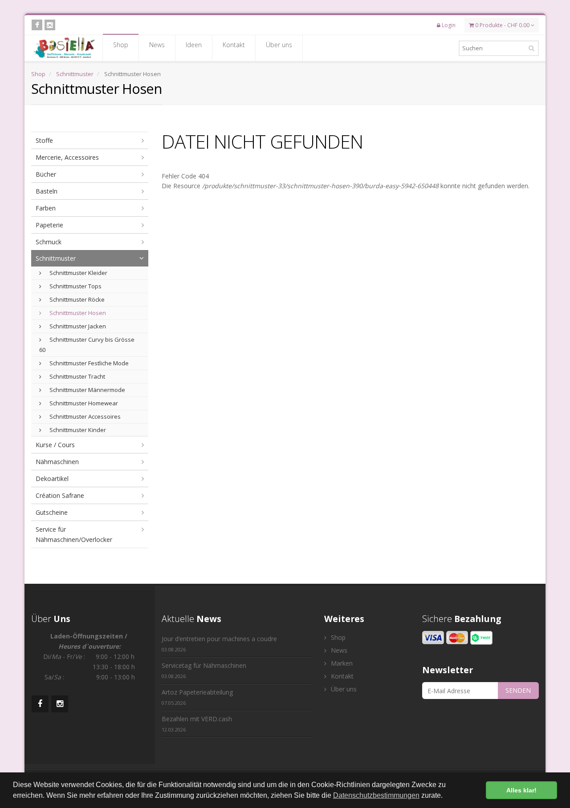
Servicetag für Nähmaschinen (204, 670)
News (157, 44)
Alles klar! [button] (521, 790)
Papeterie (49, 225)
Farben (46, 208)
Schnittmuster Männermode (86, 390)
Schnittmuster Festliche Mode (88, 363)
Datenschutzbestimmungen (376, 795)
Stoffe (44, 140)
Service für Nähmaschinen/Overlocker (74, 534)
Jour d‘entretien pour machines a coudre (219, 643)
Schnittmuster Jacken (77, 326)
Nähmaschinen (57, 461)
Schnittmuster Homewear (83, 403)
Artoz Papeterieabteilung (197, 697)
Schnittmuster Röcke (76, 299)
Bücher (46, 174)
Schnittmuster (75, 74)
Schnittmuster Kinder (77, 430)
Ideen (194, 44)
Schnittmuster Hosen (77, 313)
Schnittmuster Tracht (76, 376)
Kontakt (234, 44)
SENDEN (518, 690)
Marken (341, 663)
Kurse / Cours (55, 444)
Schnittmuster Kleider (77, 273)
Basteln (46, 191)
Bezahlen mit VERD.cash (197, 724)
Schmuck (48, 242)
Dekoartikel (52, 478)
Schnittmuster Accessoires (84, 416)
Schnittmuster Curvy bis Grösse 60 (86, 344)
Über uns (279, 44)
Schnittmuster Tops (75, 286)
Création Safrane (60, 495)
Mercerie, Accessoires (67, 157)
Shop (120, 44)
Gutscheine (52, 512)
